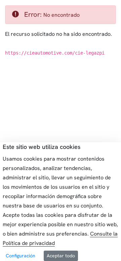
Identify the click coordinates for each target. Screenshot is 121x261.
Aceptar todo (61, 256)
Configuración (20, 256)
